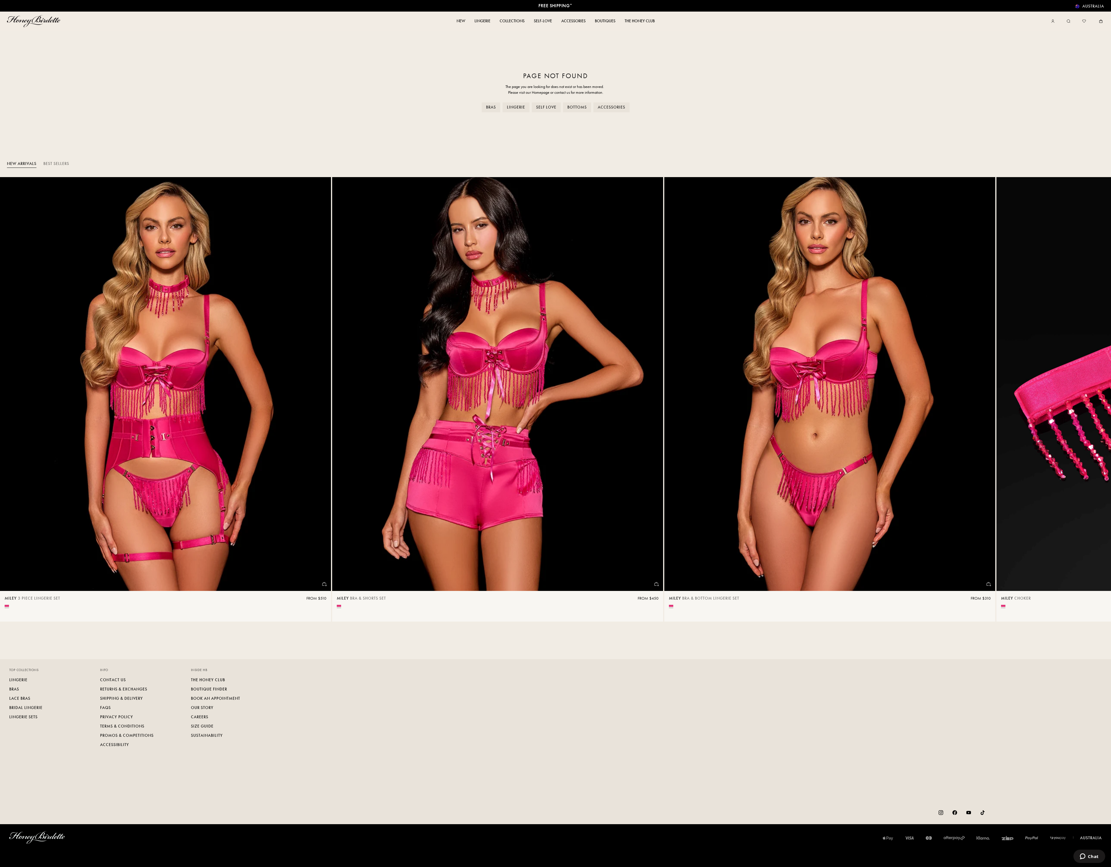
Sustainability (207, 735)
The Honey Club (208, 679)
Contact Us (113, 679)
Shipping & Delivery (121, 698)
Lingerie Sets (23, 716)
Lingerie (516, 107)
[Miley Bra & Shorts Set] (497, 384)
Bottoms (577, 107)
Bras (491, 107)
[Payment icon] (1058, 838)
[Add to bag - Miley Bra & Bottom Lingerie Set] (988, 584)
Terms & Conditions (122, 726)
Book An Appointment (215, 698)
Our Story (202, 707)
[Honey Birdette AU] (34, 21)
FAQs (105, 707)
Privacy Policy (116, 716)
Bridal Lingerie (26, 707)
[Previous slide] (11, 399)
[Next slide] (1099, 399)
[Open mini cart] (1099, 21)
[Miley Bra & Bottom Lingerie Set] (829, 384)
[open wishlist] (1084, 21)
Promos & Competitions (127, 735)
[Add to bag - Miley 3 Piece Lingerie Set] (324, 584)
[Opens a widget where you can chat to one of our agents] (1089, 857)
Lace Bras (19, 698)
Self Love (546, 107)
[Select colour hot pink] (7, 606)
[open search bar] (1068, 21)
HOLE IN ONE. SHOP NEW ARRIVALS (555, 5)
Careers (199, 716)
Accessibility (114, 744)
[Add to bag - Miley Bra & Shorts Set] (656, 584)
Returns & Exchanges (123, 689)
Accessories (611, 107)
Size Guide (202, 726)
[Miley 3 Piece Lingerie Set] (165, 384)
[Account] (1054, 21)
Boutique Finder (209, 689)
